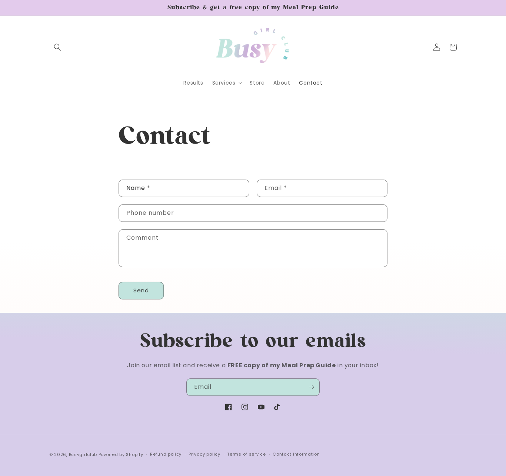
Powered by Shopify (121, 454)
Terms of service (246, 454)
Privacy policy (204, 454)
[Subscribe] (311, 387)
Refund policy (166, 454)
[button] (57, 47)
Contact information (296, 454)
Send (141, 290)
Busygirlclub (83, 454)
